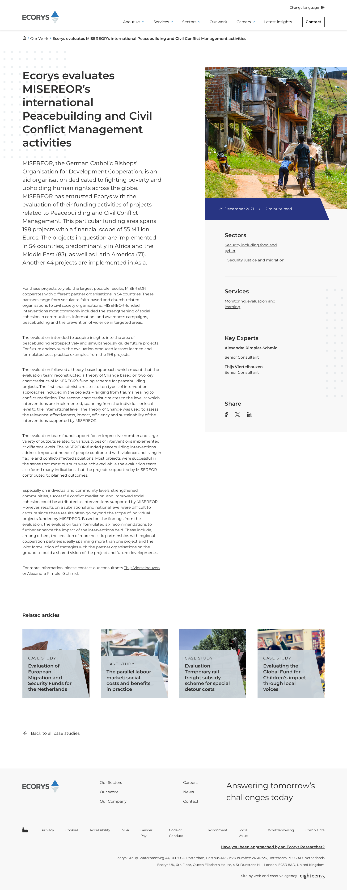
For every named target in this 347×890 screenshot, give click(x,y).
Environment (216, 830)
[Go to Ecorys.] (24, 38)
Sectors (189, 22)
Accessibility (100, 830)
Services (161, 22)
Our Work (109, 792)
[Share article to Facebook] (226, 415)
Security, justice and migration (255, 260)
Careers (244, 22)
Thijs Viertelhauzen (142, 568)
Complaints (315, 830)
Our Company (113, 801)
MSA (125, 830)
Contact (313, 22)
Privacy (48, 830)
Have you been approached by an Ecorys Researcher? (273, 847)
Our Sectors (111, 782)
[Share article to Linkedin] (249, 415)
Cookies (71, 830)
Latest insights (278, 22)
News (188, 792)
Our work (218, 22)
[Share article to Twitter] (237, 415)
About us (131, 22)
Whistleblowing (281, 830)
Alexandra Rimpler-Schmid (52, 573)
